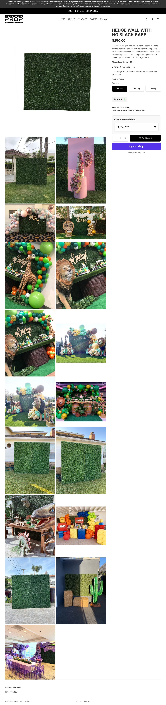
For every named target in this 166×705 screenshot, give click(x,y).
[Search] (147, 19)
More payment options (136, 152)
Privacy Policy (11, 692)
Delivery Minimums (13, 687)
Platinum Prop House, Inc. (20, 701)
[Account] (152, 19)
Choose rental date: (125, 119)
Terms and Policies (83, 701)
